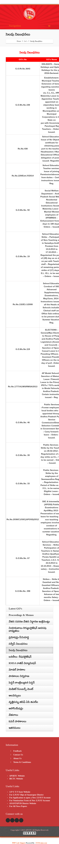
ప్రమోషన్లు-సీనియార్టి (19, 637)
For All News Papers (18, 806)
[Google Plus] (17, 820)
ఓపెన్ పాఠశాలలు (17, 721)
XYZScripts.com (41, 843)
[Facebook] (8, 820)
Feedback (17, 751)
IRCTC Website (16, 779)
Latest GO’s (15, 608)
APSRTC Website (17, 776)
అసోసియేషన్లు (16, 708)
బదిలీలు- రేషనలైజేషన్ (20, 656)
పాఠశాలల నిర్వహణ (19, 676)
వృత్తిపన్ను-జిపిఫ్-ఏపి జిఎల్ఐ (23, 702)
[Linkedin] (21, 820)
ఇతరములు (14, 727)
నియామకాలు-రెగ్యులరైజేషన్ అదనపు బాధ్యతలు (27, 629)
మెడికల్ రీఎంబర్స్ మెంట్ (21, 689)
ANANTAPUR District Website (22, 803)
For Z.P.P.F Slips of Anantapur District (26, 795)
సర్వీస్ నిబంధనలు (18, 643)
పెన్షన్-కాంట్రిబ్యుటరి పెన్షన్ (22, 682)
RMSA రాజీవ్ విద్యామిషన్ (22, 663)
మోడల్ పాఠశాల (17, 669)
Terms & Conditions (22, 762)
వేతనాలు (13, 714)
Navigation (15, 25)
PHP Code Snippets (18, 843)
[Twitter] (12, 820)
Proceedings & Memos (21, 615)
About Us (17, 758)
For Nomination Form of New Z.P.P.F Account (29, 800)
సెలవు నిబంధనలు (18, 650)
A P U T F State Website (19, 792)
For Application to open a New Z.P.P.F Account (30, 798)
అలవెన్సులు (15, 695)
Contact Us (18, 755)
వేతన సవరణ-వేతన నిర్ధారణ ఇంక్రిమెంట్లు (29, 621)
